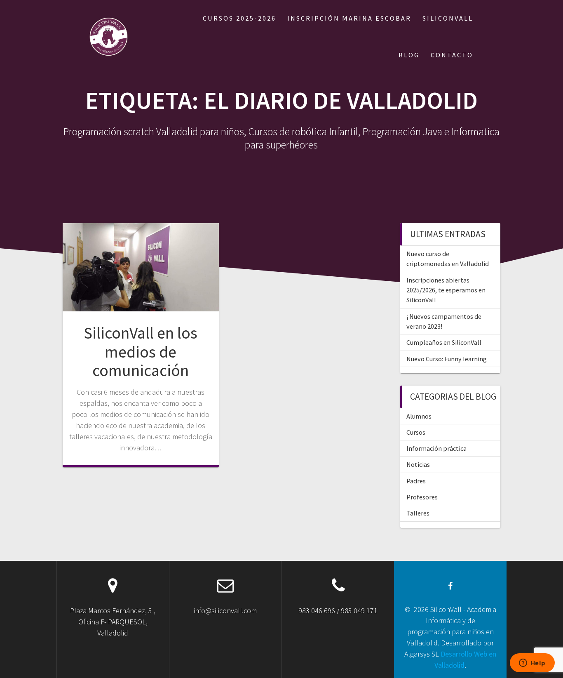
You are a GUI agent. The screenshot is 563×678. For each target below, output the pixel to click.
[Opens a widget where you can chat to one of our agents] (532, 663)
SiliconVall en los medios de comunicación (140, 352)
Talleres (417, 513)
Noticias (418, 464)
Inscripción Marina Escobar (349, 18)
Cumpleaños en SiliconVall (443, 342)
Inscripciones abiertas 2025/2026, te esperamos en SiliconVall (446, 290)
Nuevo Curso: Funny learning (446, 359)
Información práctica (436, 448)
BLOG (409, 55)
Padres (416, 481)
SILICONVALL (447, 18)
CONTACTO (452, 55)
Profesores (422, 497)
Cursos (415, 432)
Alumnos (419, 416)
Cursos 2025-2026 (239, 18)
